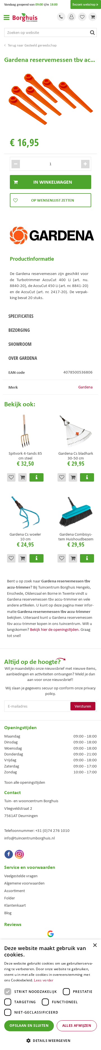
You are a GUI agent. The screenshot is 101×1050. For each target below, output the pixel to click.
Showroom (19, 344)
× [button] (95, 945)
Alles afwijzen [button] (76, 1025)
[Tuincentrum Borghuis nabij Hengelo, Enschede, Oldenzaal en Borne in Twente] (25, 17)
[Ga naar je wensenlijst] (82, 17)
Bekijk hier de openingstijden (54, 629)
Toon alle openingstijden (24, 782)
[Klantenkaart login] (71, 17)
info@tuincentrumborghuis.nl (29, 838)
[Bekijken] (92, 17)
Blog (8, 913)
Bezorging (19, 330)
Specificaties (20, 316)
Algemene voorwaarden (24, 883)
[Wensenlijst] (82, 17)
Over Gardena (22, 358)
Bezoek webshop (83, 4)
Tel (61, 17)
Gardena (85, 387)
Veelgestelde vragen (21, 876)
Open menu (6, 17)
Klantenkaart (15, 905)
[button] (50, 1040)
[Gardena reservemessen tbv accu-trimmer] (50, 99)
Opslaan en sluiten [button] (29, 1025)
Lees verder (43, 980)
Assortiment (14, 890)
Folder (9, 898)
